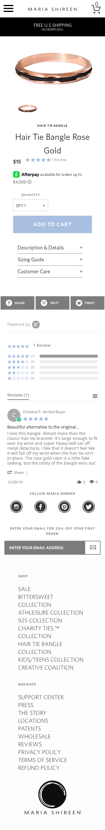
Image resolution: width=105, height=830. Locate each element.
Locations (33, 720)
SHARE (20, 303)
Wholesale (34, 736)
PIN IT (54, 303)
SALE (24, 589)
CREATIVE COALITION (46, 667)
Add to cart (52, 224)
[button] (18, 472)
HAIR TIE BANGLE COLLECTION (40, 647)
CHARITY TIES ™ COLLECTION (39, 632)
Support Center (41, 697)
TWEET (89, 303)
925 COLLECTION (40, 620)
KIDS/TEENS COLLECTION (50, 659)
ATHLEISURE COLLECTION (50, 612)
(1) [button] (32, 356)
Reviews (30, 744)
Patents (29, 728)
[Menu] (8, 8)
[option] (52, 68)
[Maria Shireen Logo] (52, 9)
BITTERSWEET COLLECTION (35, 600)
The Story (32, 712)
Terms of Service (42, 759)
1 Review (58, 159)
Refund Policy (39, 767)
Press (25, 705)
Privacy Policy (39, 752)
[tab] (18, 396)
